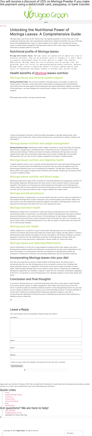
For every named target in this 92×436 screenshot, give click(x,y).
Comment (14, 317)
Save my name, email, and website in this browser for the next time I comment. (38, 362)
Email (12, 347)
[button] (46, 22)
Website (12, 355)
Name (12, 340)
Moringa (41, 73)
